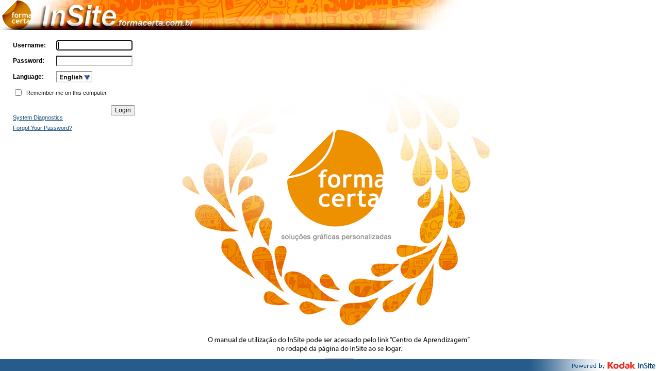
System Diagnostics (38, 117)
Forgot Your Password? (42, 128)
